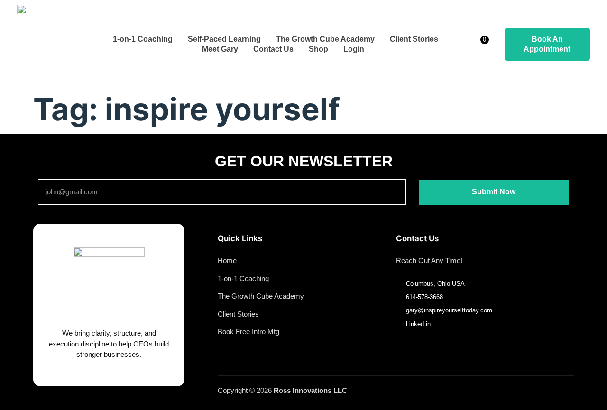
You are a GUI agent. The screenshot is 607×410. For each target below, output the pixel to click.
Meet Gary (220, 49)
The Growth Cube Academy (325, 39)
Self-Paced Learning (224, 39)
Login (353, 49)
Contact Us (273, 49)
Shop (318, 49)
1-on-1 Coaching (143, 39)
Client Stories (414, 39)
